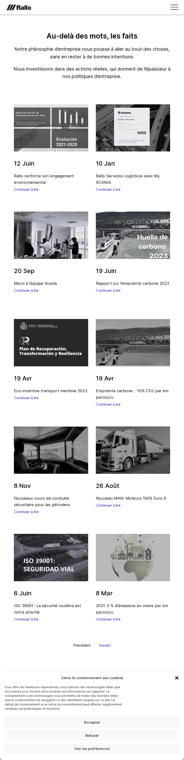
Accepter (92, 722)
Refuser (92, 735)
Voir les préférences (92, 748)
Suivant (105, 645)
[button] (176, 678)
